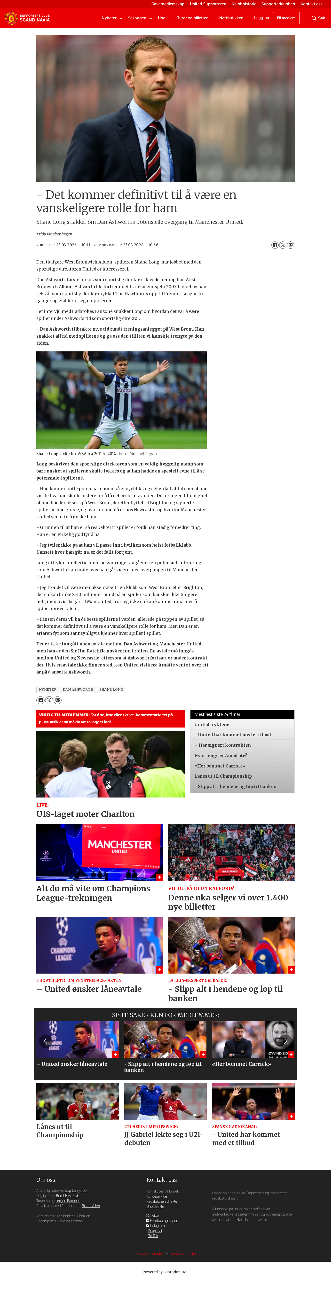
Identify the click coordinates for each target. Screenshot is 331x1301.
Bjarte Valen (91, 1206)
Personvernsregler (149, 1253)
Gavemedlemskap (167, 4)
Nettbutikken (231, 18)
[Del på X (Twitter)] (282, 245)
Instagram (157, 1226)
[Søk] (314, 18)
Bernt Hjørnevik (67, 1196)
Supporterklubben (278, 4)
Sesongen (137, 18)
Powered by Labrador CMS (165, 1272)
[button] (45, 1041)
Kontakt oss (312, 4)
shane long (111, 690)
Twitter (155, 1215)
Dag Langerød (76, 1191)
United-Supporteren (208, 4)
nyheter (48, 690)
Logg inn (261, 18)
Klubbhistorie (244, 4)
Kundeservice (156, 1196)
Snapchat (155, 1231)
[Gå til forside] (27, 18)
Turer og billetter (192, 18)
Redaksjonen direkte (161, 1201)
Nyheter (109, 18)
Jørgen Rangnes (68, 1201)
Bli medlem (286, 18)
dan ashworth (78, 690)
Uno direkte (155, 1206)
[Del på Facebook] (275, 245)
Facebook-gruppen (164, 1221)
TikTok (153, 1236)
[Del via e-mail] (290, 245)
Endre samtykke (183, 1253)
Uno (162, 18)
